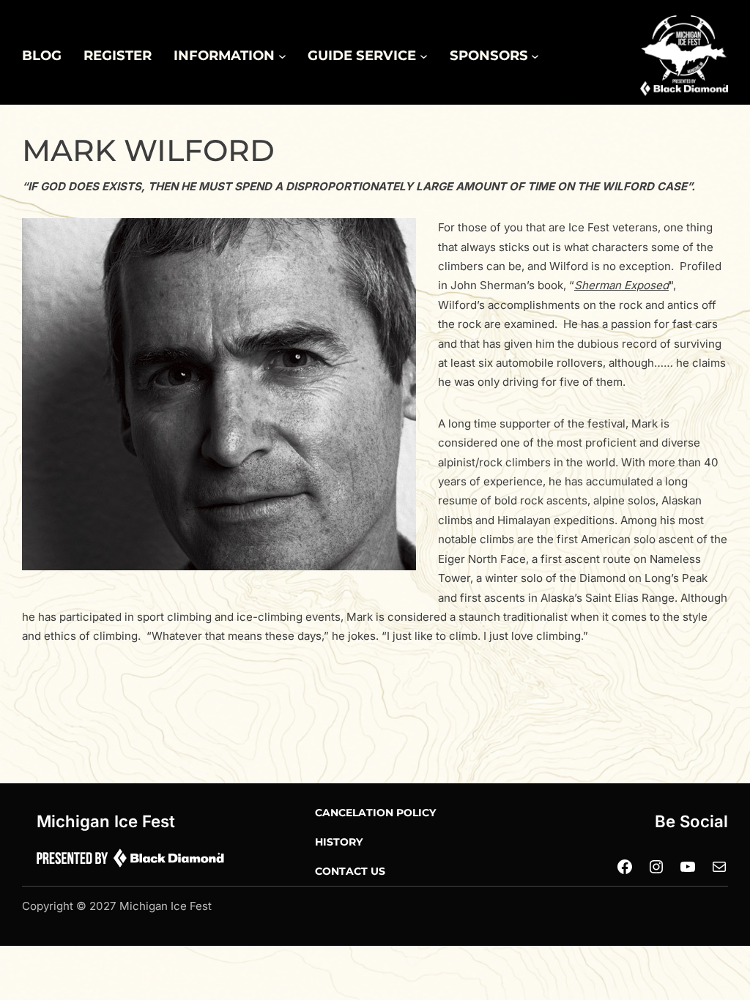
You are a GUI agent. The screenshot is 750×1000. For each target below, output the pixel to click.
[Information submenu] (282, 55)
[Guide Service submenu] (424, 55)
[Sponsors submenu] (535, 55)
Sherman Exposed (621, 285)
